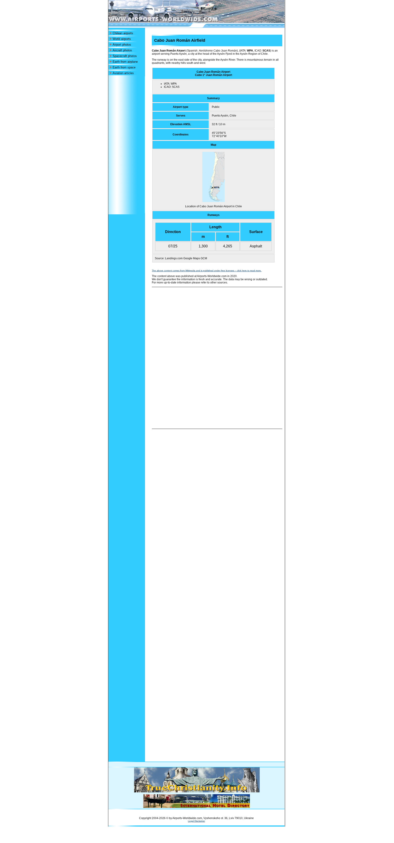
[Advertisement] (126, 144)
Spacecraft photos (125, 56)
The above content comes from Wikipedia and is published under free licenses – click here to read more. (207, 270)
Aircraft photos (122, 50)
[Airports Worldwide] (173, 21)
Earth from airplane (125, 61)
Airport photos (122, 44)
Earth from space (124, 67)
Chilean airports (123, 33)
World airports (122, 39)
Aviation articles (123, 73)
